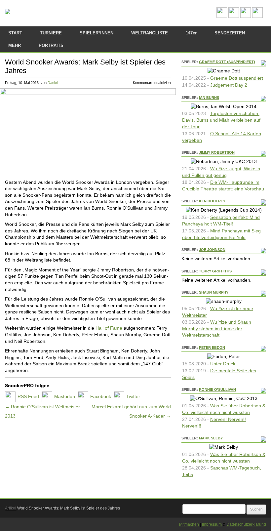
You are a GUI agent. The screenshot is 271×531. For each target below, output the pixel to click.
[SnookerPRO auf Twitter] (257, 16)
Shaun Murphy (213, 292)
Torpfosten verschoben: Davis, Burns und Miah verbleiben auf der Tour (221, 120)
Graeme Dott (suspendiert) (227, 62)
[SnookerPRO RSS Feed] (221, 16)
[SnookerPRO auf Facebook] (245, 16)
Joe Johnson (212, 250)
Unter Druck (222, 363)
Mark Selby (211, 438)
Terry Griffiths (215, 271)
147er (191, 32)
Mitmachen (189, 524)
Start (15, 32)
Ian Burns (209, 98)
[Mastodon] (233, 16)
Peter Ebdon (212, 347)
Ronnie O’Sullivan (217, 389)
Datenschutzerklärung (246, 524)
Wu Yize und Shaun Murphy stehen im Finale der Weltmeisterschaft (216, 328)
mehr (14, 45)
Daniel (53, 83)
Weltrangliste (149, 32)
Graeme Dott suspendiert (236, 78)
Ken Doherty (212, 201)
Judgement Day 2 (228, 85)
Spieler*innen (96, 32)
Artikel (10, 508)
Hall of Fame (109, 328)
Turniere (51, 32)
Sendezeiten (229, 32)
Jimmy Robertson (217, 152)
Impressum (212, 524)
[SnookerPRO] (7, 12)
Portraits (51, 45)
